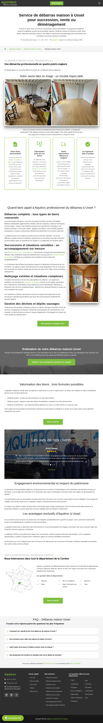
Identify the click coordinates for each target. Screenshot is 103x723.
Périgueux (74, 701)
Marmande (74, 694)
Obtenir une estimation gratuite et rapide (51, 362)
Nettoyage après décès (53, 701)
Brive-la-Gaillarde (68, 581)
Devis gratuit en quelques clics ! (53, 324)
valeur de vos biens (40, 169)
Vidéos (32, 688)
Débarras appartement (53, 681)
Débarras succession (53, 694)
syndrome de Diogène (32, 282)
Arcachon (88, 684)
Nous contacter (53, 422)
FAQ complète (75, 663)
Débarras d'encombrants (54, 691)
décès (32, 252)
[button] (48, 464)
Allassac (44, 581)
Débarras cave (51, 684)
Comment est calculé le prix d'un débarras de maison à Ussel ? (33, 631)
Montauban (89, 694)
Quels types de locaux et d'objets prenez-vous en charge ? (31, 647)
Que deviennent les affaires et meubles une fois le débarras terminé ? (35, 655)
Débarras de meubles (53, 688)
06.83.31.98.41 (11, 679)
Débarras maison (51, 677)
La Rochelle (89, 691)
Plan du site (34, 691)
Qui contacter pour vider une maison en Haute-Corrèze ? (30, 639)
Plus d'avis (51, 470)
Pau (86, 697)
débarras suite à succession (17, 252)
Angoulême (75, 684)
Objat (43, 584)
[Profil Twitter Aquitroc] (16, 695)
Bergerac (74, 687)
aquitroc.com (51, 719)
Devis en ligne (34, 681)
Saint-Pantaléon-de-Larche (69, 585)
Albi (86, 680)
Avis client (33, 684)
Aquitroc (55, 40)
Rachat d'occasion (52, 698)
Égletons (87, 581)
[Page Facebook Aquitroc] (11, 695)
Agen (73, 680)
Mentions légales (62, 719)
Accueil (32, 677)
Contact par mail (12, 683)
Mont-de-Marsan (76, 697)
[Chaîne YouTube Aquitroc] (6, 695)
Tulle (86, 584)
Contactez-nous (50, 663)
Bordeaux (88, 687)
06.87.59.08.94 (57, 3)
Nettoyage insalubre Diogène (55, 705)
